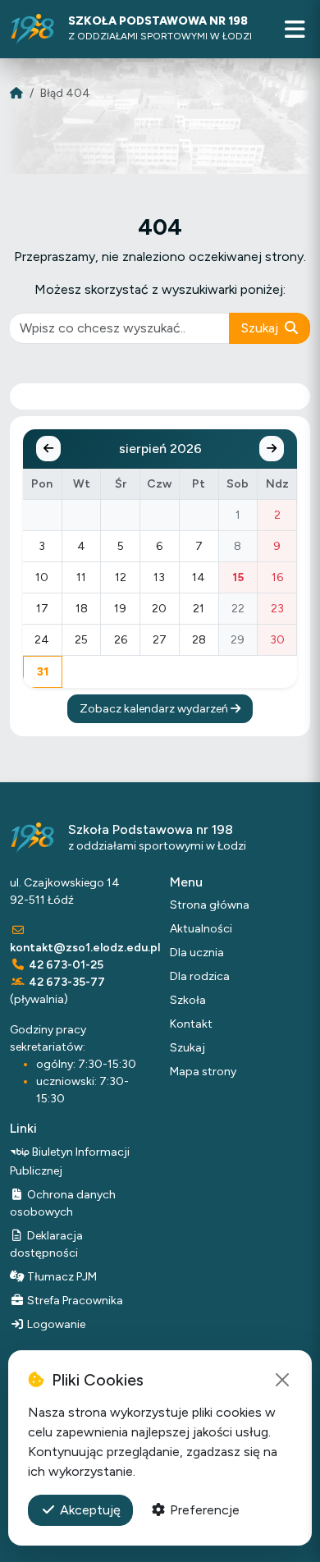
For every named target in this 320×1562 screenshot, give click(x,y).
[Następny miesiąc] (271, 448)
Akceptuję (89, 1510)
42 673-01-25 (66, 965)
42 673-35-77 (67, 982)
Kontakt (191, 1024)
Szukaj (261, 328)
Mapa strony (203, 1072)
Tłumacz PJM (61, 1277)
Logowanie (55, 1324)
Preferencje (203, 1510)
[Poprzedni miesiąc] (48, 448)
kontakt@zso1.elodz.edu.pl (85, 948)
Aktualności (201, 929)
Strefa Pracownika (74, 1301)
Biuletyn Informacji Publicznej (70, 1161)
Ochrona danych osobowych (63, 1203)
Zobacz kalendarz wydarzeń (155, 709)
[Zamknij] (282, 1380)
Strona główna (209, 905)
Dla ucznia (197, 953)
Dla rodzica (200, 976)
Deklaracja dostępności (46, 1244)
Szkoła (188, 1000)
